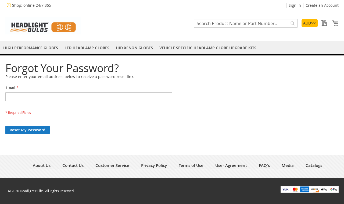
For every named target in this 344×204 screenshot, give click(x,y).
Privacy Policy (154, 165)
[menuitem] (30, 47)
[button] (310, 23)
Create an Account (322, 5)
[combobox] (246, 23)
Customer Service (112, 165)
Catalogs (314, 165)
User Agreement (231, 165)
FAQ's (264, 165)
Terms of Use (191, 165)
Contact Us (73, 165)
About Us (42, 165)
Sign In (295, 5)
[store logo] (43, 25)
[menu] (172, 47)
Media (288, 165)
